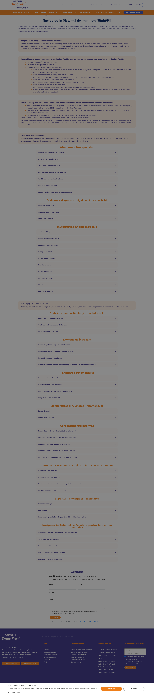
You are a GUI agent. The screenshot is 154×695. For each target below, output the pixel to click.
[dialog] (77, 689)
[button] (52, 692)
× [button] (152, 684)
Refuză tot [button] (133, 689)
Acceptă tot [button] (111, 689)
